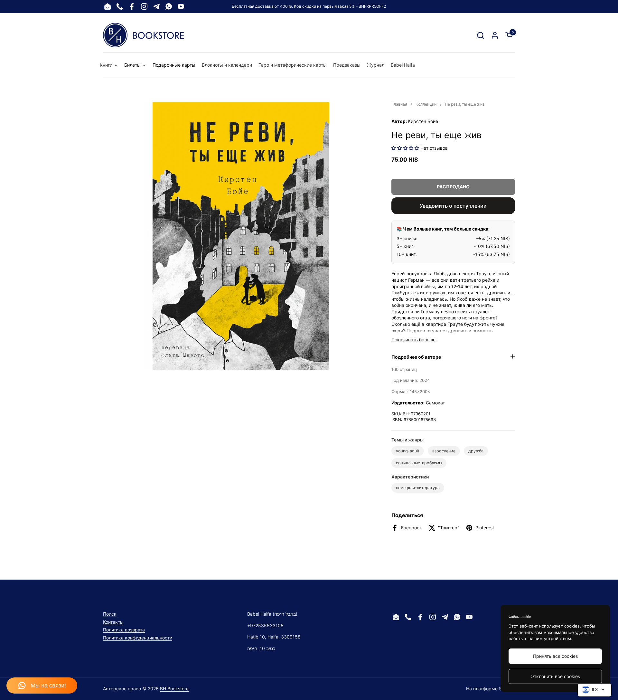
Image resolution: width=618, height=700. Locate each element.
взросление (443, 451)
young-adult (407, 451)
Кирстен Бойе (423, 121)
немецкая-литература (418, 487)
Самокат (435, 402)
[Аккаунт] (495, 35)
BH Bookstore (174, 688)
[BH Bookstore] (143, 35)
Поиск (110, 614)
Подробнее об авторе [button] (416, 357)
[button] (480, 35)
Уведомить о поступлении (453, 206)
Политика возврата (124, 629)
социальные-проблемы (419, 462)
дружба (475, 451)
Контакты (113, 622)
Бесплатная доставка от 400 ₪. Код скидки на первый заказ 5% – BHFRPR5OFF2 (309, 6)
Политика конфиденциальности (137, 637)
